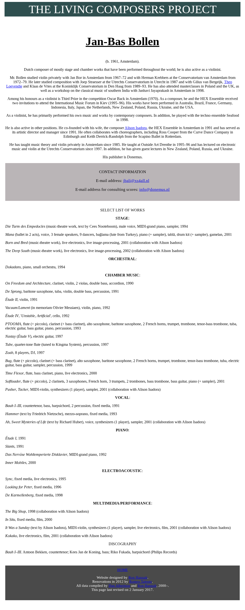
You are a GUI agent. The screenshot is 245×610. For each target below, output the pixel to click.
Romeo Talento (140, 581)
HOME (122, 570)
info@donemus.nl (154, 189)
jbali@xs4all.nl (136, 180)
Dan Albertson (119, 586)
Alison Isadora (136, 128)
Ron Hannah (137, 577)
